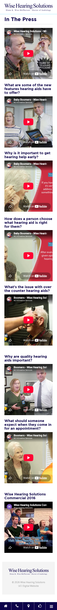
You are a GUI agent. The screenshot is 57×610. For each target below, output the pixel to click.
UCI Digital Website (28, 585)
